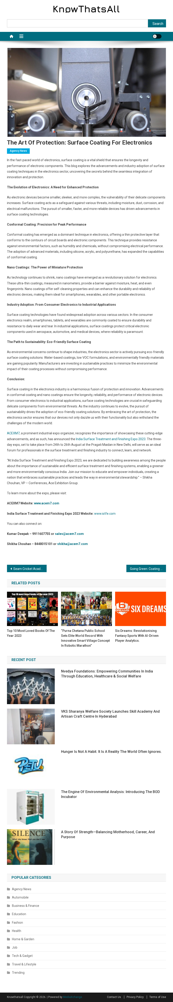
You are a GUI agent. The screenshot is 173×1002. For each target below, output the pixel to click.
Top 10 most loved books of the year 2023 (31, 633)
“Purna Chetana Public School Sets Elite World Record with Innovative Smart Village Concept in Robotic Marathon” (85, 638)
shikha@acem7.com (72, 544)
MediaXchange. (73, 997)
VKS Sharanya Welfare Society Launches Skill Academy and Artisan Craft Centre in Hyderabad (110, 714)
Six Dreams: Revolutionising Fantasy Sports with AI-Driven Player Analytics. (137, 635)
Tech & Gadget (22, 956)
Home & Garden (23, 939)
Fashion (17, 922)
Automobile (20, 897)
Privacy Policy (135, 997)
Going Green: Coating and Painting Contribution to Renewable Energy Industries (148, 569)
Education (19, 914)
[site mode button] (157, 36)
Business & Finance (25, 906)
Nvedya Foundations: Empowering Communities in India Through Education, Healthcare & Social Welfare (107, 673)
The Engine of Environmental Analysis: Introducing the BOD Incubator (110, 794)
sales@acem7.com (69, 534)
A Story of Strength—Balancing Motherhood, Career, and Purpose (108, 834)
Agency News (18, 150)
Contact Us (114, 997)
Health (16, 931)
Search (158, 24)
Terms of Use (157, 997)
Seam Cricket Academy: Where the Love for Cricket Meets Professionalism (30, 569)
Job (14, 947)
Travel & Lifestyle (24, 964)
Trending (18, 972)
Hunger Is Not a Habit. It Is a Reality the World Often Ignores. (111, 751)
